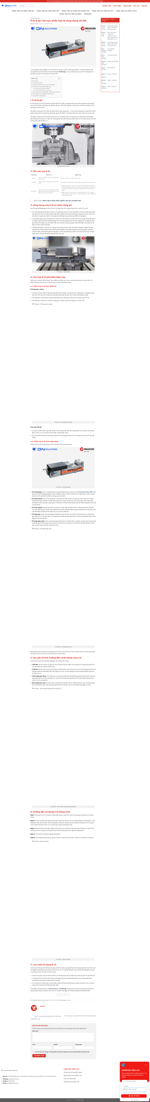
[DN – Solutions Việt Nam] (9, 6)
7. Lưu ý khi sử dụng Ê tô (38, 95)
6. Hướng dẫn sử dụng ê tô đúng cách (42, 94)
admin (50, 23)
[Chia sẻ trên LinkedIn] (69, 994)
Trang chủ (106, 6)
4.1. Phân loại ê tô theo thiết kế (41, 88)
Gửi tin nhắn (135, 1096)
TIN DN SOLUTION (35, 18)
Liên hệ (144, 6)
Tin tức (136, 6)
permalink (68, 1000)
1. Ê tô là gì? (34, 81)
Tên (34, 1044)
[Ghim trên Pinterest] (66, 994)
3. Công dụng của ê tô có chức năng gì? (43, 84)
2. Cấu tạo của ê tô (36, 82)
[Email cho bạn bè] (63, 994)
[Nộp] (33, 6)
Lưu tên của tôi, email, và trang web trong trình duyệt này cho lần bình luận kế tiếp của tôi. (62, 1052)
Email (56, 1044)
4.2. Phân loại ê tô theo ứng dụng (42, 90)
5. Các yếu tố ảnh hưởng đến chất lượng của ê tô (45, 92)
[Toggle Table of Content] (58, 78)
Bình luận (35, 1031)
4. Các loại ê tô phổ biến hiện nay (41, 86)
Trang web (78, 1044)
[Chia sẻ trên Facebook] (57, 994)
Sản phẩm (127, 6)
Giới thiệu (117, 6)
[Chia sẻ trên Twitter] (60, 994)
